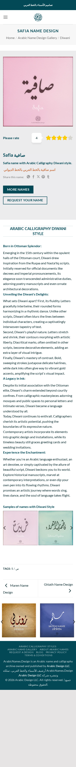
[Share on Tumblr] (48, 177)
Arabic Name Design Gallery (37, 38)
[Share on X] (38, 177)
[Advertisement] (38, 728)
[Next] (71, 527)
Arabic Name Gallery (22, 649)
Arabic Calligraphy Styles (37, 646)
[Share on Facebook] (33, 177)
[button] (5, 17)
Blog (39, 652)
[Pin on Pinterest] (43, 177)
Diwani (65, 38)
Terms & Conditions (38, 655)
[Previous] (4, 527)
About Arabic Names (54, 649)
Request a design (21, 652)
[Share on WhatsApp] (28, 177)
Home (10, 38)
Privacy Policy (56, 652)
